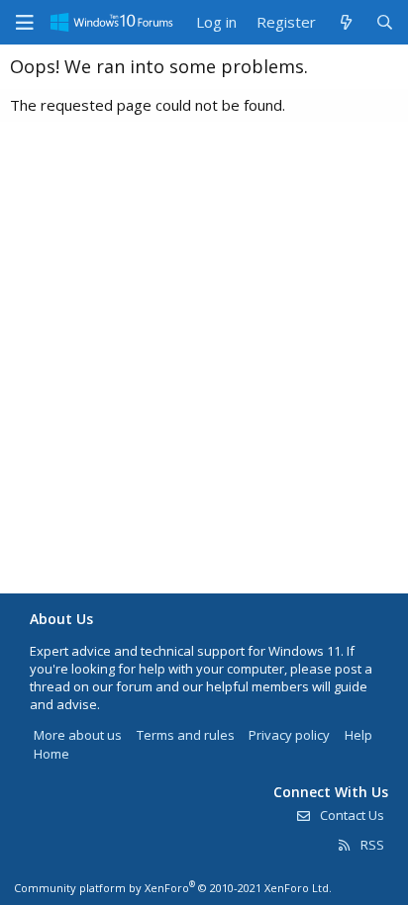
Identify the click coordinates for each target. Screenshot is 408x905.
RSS (370, 845)
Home (51, 754)
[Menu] (25, 23)
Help (358, 735)
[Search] (384, 22)
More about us (78, 735)
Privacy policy (289, 735)
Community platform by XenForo (173, 887)
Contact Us (350, 815)
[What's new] (345, 22)
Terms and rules (186, 735)
